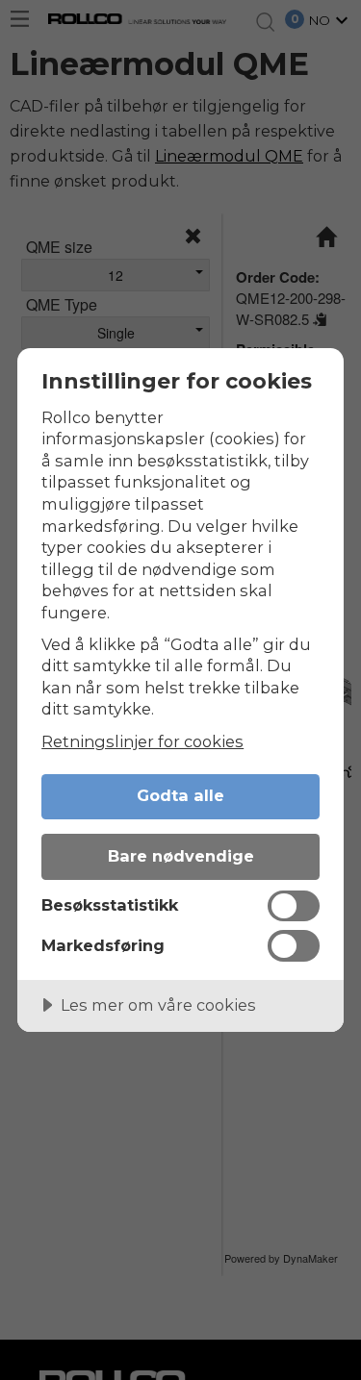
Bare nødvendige (181, 856)
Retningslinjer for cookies (142, 741)
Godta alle (180, 795)
